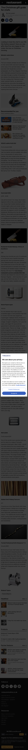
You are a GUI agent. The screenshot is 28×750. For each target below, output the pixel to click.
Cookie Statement (20, 385)
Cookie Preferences (14, 389)
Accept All (14, 393)
